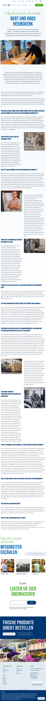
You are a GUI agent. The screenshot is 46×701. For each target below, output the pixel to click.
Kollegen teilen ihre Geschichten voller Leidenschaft (23, 13)
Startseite (14, 5)
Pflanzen (4, 679)
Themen (4, 682)
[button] (15, 1)
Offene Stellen (19, 670)
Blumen (4, 677)
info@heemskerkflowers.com (37, 668)
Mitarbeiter (5, 683)
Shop (19, 5)
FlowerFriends (24, 5)
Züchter (4, 680)
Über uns (18, 668)
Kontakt (18, 673)
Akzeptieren (41, 698)
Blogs (30, 5)
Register (31, 602)
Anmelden (39, 5)
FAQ (17, 671)
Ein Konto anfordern (9, 634)
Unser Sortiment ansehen (24, 634)
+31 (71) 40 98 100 (35, 670)
